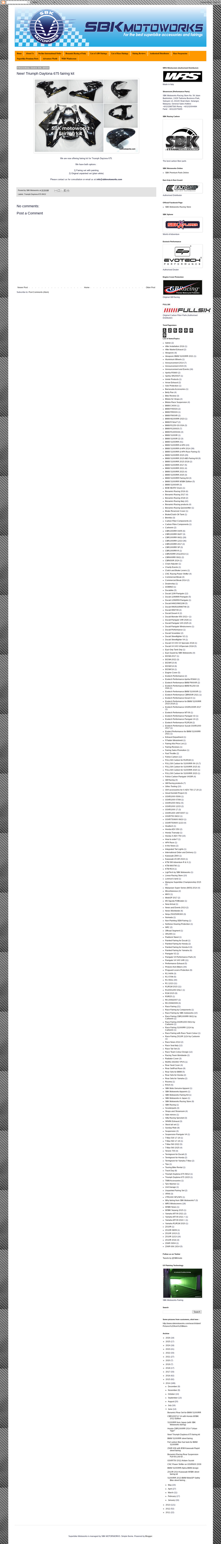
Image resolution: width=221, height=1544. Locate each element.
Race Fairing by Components (178, 1010)
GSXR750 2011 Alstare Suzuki (180, 1460)
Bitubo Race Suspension (176, 402)
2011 (168, 1512)
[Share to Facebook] (65, 190)
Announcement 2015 (174, 366)
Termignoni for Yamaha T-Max (178, 1161)
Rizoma (168, 1082)
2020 (168, 1360)
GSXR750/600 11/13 (174, 823)
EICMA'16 (169, 669)
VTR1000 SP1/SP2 (173, 1197)
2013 (168, 1505)
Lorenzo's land (171, 879)
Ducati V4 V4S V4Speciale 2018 (179, 646)
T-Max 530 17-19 (172, 1138)
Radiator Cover (172, 1058)
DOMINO (169, 587)
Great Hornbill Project (174, 793)
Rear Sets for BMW (173, 1072)
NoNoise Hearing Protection (177, 924)
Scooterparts (170, 1108)
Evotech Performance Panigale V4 (180, 719)
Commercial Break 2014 (176, 580)
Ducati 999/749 (172, 610)
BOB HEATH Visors (173, 488)
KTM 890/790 (171, 866)
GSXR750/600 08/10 (174, 819)
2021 (168, 1357)
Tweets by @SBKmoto (172, 1258)
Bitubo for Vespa (172, 399)
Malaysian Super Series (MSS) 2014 (181, 888)
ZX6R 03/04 (170, 1243)
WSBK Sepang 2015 (174, 1210)
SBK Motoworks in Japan (176, 1098)
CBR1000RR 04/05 (173, 531)
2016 (168, 1376)
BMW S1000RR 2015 (174, 455)
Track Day (169, 1171)
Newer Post (22, 287)
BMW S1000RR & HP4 (175, 445)
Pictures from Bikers (174, 967)
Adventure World (50, 58)
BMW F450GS (171, 409)
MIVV (167, 894)
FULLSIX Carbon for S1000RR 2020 (181, 770)
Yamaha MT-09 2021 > (175, 1217)
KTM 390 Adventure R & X (176, 862)
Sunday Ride (171, 1128)
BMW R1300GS (172, 429)
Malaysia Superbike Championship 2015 (183, 882)
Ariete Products (172, 379)
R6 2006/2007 (171, 1000)
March (171, 1492)
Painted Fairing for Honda (176, 944)
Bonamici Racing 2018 (175, 498)
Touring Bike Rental (173, 1167)
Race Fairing (171, 1006)
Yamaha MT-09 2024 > (175, 1220)
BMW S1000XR (172, 485)
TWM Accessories (173, 1181)
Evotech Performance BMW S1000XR (181, 691)
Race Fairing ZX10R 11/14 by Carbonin (182, 1036)
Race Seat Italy (171, 1045)
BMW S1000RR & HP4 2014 (177, 448)
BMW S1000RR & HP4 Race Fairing (181, 452)
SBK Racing (170, 1105)
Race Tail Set (171, 1049)
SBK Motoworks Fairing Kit (176, 1095)
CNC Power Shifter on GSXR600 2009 (184, 1464)
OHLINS (168, 934)
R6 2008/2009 (171, 1003)
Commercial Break (173, 577)
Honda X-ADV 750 (173, 836)
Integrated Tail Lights (174, 849)
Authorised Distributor (159, 53)
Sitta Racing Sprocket (174, 1118)
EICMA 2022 (170, 659)
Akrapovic (169, 353)
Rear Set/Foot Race (173, 1068)
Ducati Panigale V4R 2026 (177, 620)
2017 (168, 1372)
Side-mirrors (170, 1115)
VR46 (167, 1194)
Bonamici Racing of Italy (76, 53)
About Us (30, 53)
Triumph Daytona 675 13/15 (177, 1177)
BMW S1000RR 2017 (174, 465)
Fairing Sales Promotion (175, 750)
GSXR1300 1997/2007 (175, 813)
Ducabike (169, 590)
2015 (168, 1379)
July (170, 1405)
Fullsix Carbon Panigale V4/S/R (179, 776)
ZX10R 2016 (170, 1240)
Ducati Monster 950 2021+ (176, 617)
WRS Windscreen (68, 58)
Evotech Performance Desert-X (178, 698)
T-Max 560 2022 (172, 1144)
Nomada (169, 917)
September (173, 1398)
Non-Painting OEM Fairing (176, 921)
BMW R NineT (171, 422)
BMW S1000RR (172, 442)
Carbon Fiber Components (177, 521)
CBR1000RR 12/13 (173, 541)
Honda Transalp (172, 833)
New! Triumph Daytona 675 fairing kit (183, 1434)
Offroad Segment (172, 931)
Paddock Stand (172, 937)
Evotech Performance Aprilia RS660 (181, 679)
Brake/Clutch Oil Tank (174, 514)
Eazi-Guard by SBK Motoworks (178, 653)
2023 (168, 1349)
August (171, 1401)
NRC (167, 927)
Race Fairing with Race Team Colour (181, 1033)
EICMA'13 (169, 663)
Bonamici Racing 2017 (175, 494)
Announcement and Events (177, 369)
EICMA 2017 (170, 656)
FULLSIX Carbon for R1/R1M (178, 760)
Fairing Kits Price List (174, 743)
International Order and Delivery (179, 852)
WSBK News (170, 1207)
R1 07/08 (169, 977)
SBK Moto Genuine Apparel (177, 1088)
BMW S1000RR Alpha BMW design (183, 1468)
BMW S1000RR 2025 (174, 475)
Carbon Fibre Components (177, 524)
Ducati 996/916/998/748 (175, 607)
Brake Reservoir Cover (175, 511)
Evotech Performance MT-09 (177, 712)
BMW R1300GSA (172, 432)
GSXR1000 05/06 (173, 796)
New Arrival (170, 904)
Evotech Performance (174, 676)
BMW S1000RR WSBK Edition (178, 481)
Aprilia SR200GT (172, 376)
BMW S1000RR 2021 (174, 468)
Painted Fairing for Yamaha (177, 950)
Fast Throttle (170, 753)
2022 (168, 1353)
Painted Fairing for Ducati (176, 940)
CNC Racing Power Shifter (177, 574)
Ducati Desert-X (172, 613)
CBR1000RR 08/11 (173, 537)
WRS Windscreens (173, 1204)
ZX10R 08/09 (171, 1230)
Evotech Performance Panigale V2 (180, 716)
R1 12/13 (169, 983)
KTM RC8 (169, 869)
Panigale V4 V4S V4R (175, 960)
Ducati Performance (174, 630)
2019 (168, 1364)
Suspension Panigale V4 (176, 1134)
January (172, 1500)
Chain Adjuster (171, 564)
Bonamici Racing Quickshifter (178, 508)
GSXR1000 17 (171, 809)
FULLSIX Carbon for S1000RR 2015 (181, 767)
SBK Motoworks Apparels (176, 1091)
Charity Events (171, 567)
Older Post (150, 287)
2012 (168, 1509)
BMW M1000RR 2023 (174, 419)
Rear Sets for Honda (174, 1075)
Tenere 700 (170, 1151)
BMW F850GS (171, 412)
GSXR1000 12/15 (173, 806)
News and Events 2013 (175, 907)
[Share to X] (62, 190)
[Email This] (55, 190)
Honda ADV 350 (172, 829)
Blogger (148, 1536)
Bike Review (170, 396)
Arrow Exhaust (171, 382)
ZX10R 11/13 (171, 1236)
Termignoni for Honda (174, 1157)
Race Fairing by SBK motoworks (179, 1013)
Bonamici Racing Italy (174, 501)
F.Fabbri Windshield (174, 740)
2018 (168, 1368)
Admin (168, 343)
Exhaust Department (174, 737)
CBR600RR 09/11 (173, 557)
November (173, 1390)
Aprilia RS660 (171, 373)
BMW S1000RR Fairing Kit (176, 478)
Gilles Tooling (171, 786)
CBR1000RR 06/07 (173, 534)
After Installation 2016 (174, 346)
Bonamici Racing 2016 (175, 491)
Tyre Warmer (170, 1184)
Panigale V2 (170, 954)
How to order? (171, 839)
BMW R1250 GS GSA (174, 425)
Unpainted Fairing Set (174, 1190)
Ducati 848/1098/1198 (175, 603)
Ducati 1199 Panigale (174, 593)
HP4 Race (169, 842)
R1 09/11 (169, 980)
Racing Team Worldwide (176, 1055)
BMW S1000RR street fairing (180, 1438)
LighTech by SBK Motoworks (177, 872)
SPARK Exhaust (172, 1121)
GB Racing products (174, 783)
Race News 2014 (172, 1042)
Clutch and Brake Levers (176, 570)
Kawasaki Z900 (172, 856)
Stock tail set (170, 1124)
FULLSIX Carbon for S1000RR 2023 (181, 773)
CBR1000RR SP (172, 547)
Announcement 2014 (174, 363)
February (172, 1496)
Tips (167, 1164)
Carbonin (169, 527)
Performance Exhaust (174, 963)
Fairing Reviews (139, 53)
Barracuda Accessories (175, 389)
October (171, 1394)
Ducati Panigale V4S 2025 (176, 623)
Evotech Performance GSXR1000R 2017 (183, 707)
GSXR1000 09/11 (173, 803)
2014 (168, 1383)
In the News (170, 846)
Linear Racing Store (174, 875)
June (170, 1409)
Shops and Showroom (175, 1111)
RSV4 (167, 1085)
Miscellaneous (171, 891)
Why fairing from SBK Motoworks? (180, 1200)
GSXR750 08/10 (172, 816)
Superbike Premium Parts (28, 58)
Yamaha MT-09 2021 (174, 1214)
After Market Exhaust (174, 349)
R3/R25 (168, 996)
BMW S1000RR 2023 (174, 472)
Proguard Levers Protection (177, 970)
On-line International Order (49, 53)
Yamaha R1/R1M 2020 (175, 1223)
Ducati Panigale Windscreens (178, 626)
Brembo (168, 518)
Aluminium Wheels (173, 359)
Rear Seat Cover (172, 1065)
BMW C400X (171, 406)
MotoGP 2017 (171, 898)
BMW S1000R (171, 435)
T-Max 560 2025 (172, 1148)
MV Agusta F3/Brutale (174, 901)
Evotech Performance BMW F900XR (181, 683)
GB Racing (170, 780)
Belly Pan (169, 392)
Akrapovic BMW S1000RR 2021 (179, 356)
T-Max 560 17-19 (172, 1141)
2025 (168, 1341)
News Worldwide (172, 911)
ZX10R (168, 1227)
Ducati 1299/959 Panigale (176, 600)
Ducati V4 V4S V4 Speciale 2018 (179, 643)
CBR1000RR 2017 (173, 544)
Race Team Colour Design (176, 1052)
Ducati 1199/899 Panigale (176, 597)
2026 (168, 1338)
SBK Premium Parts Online (177, 173)
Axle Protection (171, 386)
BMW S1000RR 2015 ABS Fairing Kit (181, 458)
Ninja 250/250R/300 (174, 914)
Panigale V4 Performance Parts (179, 957)
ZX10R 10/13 (171, 1233)
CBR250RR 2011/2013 (175, 554)
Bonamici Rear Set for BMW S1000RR (184, 1412)
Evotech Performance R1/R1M (178, 722)
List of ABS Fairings (98, 53)
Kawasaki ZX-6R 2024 (175, 859)
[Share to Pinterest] (68, 190)
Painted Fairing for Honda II (177, 947)
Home (19, 53)
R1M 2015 (169, 993)
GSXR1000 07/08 (173, 800)
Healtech (169, 826)
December (173, 1386)
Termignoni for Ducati (174, 1154)
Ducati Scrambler (172, 633)
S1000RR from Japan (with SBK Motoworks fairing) (181, 1423)
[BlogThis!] (59, 190)
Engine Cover (171, 673)
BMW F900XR (171, 415)
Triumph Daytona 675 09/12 (35, 194)
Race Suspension (180, 53)
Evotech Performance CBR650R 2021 (182, 695)
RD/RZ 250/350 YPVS (175, 1062)
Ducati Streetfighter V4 (175, 640)
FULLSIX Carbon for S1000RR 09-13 (181, 763)
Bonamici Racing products (176, 504)
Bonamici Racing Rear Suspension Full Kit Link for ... (182, 1455)
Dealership (170, 584)
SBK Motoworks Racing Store (178, 207)
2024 (168, 1345)
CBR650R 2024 (172, 560)
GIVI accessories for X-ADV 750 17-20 (182, 790)
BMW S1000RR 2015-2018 (177, 461)
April (170, 1489)
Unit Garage (170, 1187)
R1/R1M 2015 (171, 987)
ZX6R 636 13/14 (172, 1246)
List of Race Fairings (119, 53)
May (170, 1485)
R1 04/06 (169, 973)
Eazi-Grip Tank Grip (173, 650)
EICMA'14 (169, 666)
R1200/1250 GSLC (173, 990)
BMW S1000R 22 (172, 439)
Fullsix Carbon (171, 757)
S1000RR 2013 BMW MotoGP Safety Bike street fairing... (183, 1479)
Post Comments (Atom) (39, 292)
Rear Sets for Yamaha (174, 1078)
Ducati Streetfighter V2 (175, 636)
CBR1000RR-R (172, 551)
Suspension (170, 1131)
